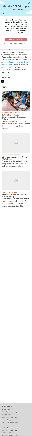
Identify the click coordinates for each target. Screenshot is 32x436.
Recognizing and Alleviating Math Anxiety (15, 195)
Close (29, 3)
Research (5, 427)
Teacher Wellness (8, 433)
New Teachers (7, 425)
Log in (26, 43)
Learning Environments (10, 422)
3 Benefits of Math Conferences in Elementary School (14, 117)
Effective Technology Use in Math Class (15, 158)
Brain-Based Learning (9, 412)
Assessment (6, 409)
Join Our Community (16, 39)
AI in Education (7, 414)
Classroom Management (10, 417)
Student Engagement (9, 430)
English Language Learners (11, 420)
